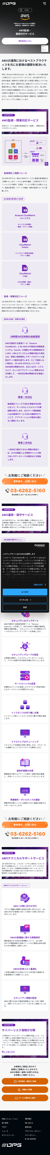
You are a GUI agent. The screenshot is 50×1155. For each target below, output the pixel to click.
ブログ (4, 1127)
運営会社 (28, 1127)
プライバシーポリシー (33, 1131)
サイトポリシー (30, 1135)
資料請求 (28, 1119)
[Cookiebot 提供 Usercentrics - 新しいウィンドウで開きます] (37, 545)
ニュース (5, 1131)
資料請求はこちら (25, 41)
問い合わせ (29, 1123)
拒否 (25, 607)
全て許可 (25, 592)
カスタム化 (23, 600)
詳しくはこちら (8, 1052)
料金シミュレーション (10, 1119)
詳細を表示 (38, 585)
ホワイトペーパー (8, 1135)
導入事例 (5, 1123)
